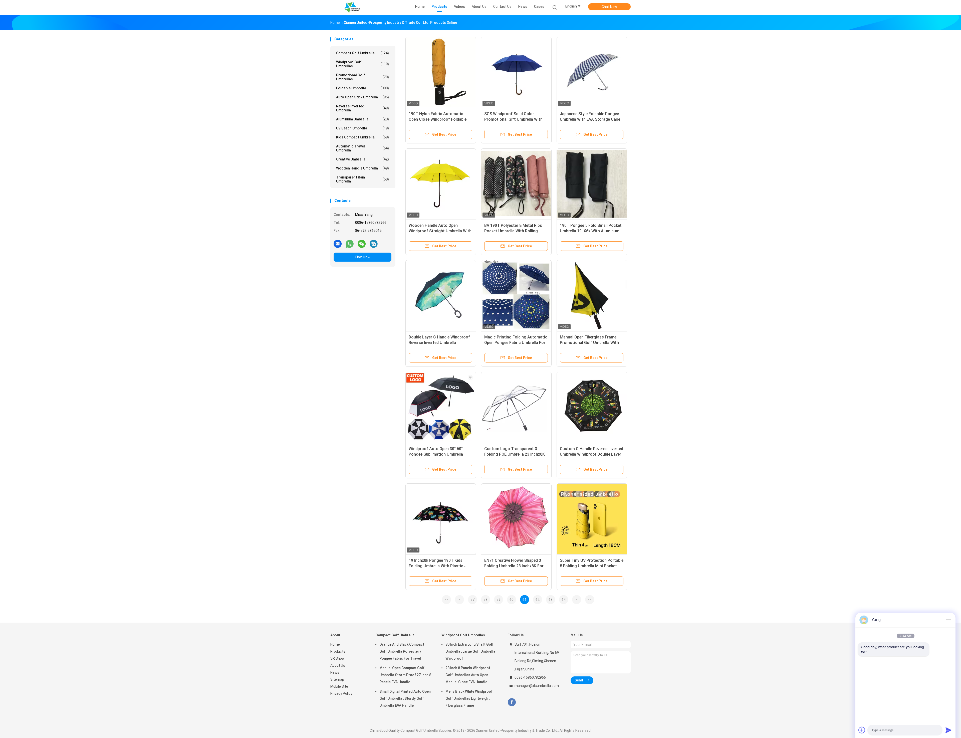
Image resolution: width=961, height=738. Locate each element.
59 (499, 600)
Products (337, 651)
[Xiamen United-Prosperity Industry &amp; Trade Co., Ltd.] (352, 8)
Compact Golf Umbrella (362, 53)
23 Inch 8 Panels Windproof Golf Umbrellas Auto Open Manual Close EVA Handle (467, 675)
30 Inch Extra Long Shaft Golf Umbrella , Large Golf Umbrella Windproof (470, 651)
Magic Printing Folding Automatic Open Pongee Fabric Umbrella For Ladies (515, 342)
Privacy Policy (341, 693)
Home (335, 644)
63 (551, 600)
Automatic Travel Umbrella (362, 148)
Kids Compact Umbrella (362, 137)
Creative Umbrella (362, 159)
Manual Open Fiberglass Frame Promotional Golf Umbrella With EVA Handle (589, 342)
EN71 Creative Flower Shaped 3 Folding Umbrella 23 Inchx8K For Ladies (514, 566)
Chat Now (609, 7)
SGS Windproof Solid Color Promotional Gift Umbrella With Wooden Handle (513, 119)
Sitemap (337, 679)
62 (538, 600)
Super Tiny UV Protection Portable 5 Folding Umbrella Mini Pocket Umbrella (591, 566)
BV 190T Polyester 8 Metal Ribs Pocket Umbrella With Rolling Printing (513, 231)
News (334, 672)
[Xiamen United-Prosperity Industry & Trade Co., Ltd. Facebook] (512, 702)
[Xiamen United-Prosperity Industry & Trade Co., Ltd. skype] (374, 244)
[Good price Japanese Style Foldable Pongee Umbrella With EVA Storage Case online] (592, 72)
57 (472, 600)
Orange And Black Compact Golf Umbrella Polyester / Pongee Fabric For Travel (401, 651)
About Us (337, 665)
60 (512, 600)
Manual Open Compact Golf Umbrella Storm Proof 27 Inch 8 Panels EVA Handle (405, 675)
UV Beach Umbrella (362, 128)
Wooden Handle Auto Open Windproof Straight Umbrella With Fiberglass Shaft (440, 231)
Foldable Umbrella (362, 88)
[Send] (948, 729)
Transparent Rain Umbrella (362, 179)
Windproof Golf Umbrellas (362, 64)
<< (446, 600)
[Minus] (948, 620)
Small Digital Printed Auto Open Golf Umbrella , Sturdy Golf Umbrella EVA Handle (405, 698)
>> (590, 600)
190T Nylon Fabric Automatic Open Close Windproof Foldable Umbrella (437, 119)
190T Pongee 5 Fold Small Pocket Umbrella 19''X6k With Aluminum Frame (591, 231)
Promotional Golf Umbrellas (362, 77)
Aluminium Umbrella (362, 119)
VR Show (337, 658)
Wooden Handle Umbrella (362, 168)
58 (486, 600)
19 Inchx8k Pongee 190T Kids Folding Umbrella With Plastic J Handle (437, 566)
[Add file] (861, 729)
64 (564, 600)
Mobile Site (339, 686)
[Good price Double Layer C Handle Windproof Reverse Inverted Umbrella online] (441, 295)
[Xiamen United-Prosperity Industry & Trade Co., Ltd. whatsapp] (350, 244)
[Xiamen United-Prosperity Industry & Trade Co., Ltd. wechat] (362, 244)
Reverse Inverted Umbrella (362, 108)
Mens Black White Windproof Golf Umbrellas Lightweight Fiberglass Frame (469, 698)
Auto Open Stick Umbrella (362, 97)
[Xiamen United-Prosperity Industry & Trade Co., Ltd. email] (338, 244)
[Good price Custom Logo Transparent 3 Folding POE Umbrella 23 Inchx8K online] (516, 407)
